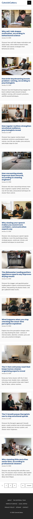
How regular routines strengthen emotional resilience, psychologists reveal (16, 128)
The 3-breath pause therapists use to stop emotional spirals (16, 415)
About (9, 500)
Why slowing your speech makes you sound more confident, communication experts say (14, 226)
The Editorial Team (19, 500)
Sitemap (18, 507)
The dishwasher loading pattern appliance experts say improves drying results (16, 274)
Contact (25, 507)
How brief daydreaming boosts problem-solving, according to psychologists (16, 81)
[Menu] (29, 3)
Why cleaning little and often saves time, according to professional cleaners (15, 461)
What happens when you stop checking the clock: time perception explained (15, 321)
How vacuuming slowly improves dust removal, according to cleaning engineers (13, 176)
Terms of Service (11, 504)
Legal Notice (23, 504)
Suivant (29, 485)
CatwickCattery (9, 2)
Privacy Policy (10, 507)
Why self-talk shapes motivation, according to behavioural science (13, 33)
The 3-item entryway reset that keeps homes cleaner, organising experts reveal (16, 369)
